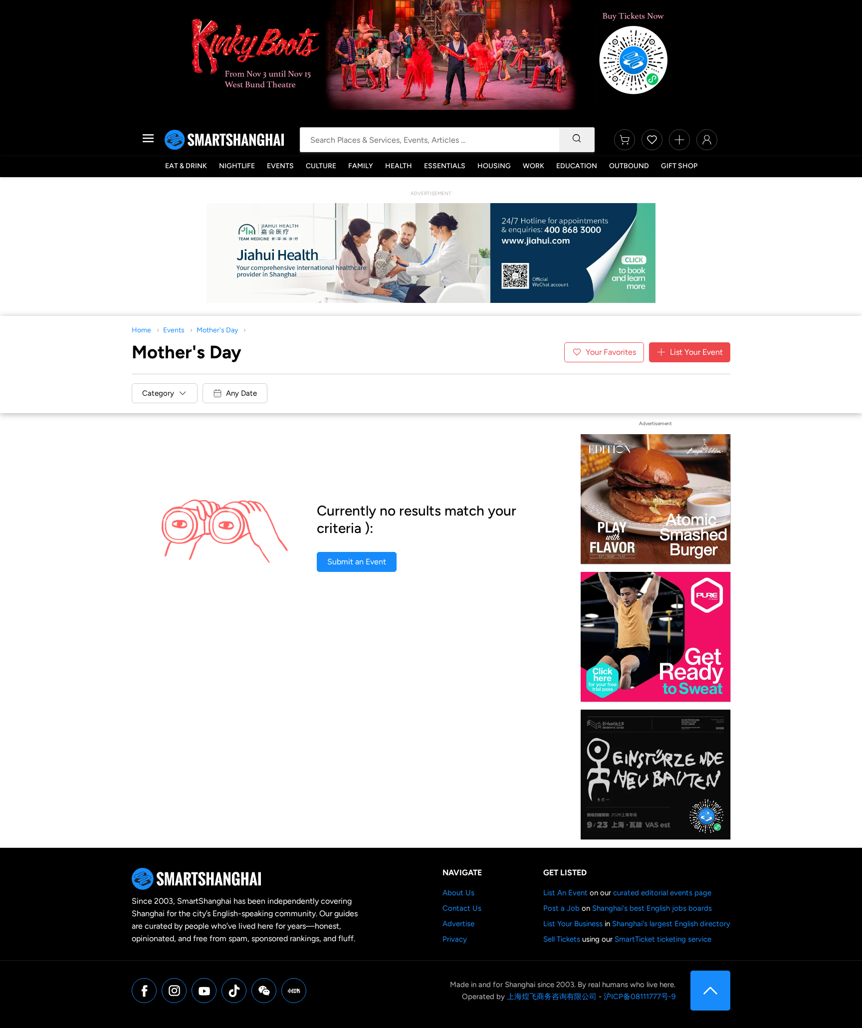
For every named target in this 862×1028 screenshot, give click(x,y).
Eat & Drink (186, 166)
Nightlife (237, 166)
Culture (321, 166)
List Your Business (573, 923)
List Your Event (696, 352)
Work (533, 166)
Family (360, 166)
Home (141, 330)
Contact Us (461, 908)
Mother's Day (217, 330)
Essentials (444, 166)
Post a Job (561, 908)
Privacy (454, 939)
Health (398, 166)
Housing (494, 166)
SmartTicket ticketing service (663, 939)
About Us (458, 892)
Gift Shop (679, 166)
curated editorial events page (662, 892)
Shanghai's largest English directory (671, 923)
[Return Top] (710, 991)
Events (280, 166)
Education (576, 166)
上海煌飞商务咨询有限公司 (552, 996)
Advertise (458, 923)
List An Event (565, 892)
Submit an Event (356, 561)
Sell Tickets (561, 939)
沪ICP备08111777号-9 (639, 996)
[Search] (576, 140)
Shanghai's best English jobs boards (652, 908)
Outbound (629, 166)
